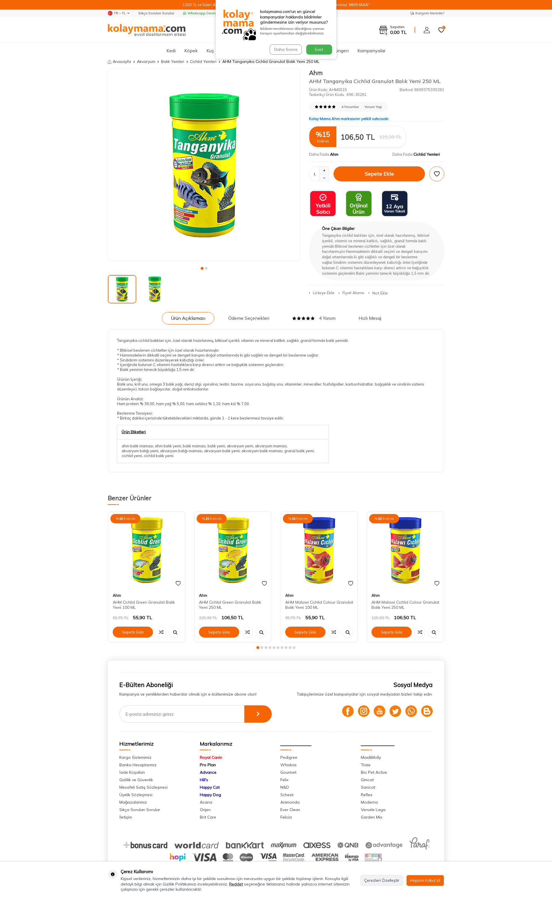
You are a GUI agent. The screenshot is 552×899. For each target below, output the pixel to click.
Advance (208, 772)
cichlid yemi (132, 455)
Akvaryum (146, 61)
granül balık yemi (299, 450)
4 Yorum (327, 318)
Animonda (290, 802)
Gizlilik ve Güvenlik (136, 779)
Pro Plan (208, 764)
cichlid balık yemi (158, 455)
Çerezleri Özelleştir (381, 880)
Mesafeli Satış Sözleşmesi (143, 787)
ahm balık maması (137, 446)
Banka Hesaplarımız (138, 764)
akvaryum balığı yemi (140, 450)
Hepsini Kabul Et (425, 880)
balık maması (194, 446)
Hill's (204, 779)
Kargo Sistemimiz (135, 757)
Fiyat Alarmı (353, 292)
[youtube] (379, 711)
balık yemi (216, 446)
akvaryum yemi (240, 446)
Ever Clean (290, 809)
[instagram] (363, 711)
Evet (319, 49)
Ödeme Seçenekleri (248, 318)
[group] (204, 165)
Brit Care (208, 817)
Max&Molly (371, 757)
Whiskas (288, 764)
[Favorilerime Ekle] (178, 583)
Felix (284, 779)
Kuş (210, 50)
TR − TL (120, 13)
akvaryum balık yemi (222, 450)
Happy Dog (210, 794)
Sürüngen (339, 50)
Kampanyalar (371, 50)
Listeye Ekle (323, 292)
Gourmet (288, 772)
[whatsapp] (411, 711)
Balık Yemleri (172, 61)
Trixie (366, 764)
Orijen (205, 809)
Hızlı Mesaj (370, 318)
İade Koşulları (132, 772)
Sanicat (368, 787)
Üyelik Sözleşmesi (135, 794)
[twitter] (395, 711)
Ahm (316, 72)
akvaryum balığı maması (181, 450)
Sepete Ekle (379, 173)
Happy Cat (210, 787)
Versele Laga (373, 809)
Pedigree (288, 757)
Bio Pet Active (374, 772)
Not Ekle (380, 293)
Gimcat (367, 779)
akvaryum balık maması (262, 450)
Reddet (236, 884)
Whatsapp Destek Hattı (207, 13)
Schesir (287, 794)
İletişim (125, 817)
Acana (206, 802)
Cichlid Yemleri (203, 61)
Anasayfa (122, 61)
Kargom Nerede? (429, 13)
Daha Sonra (285, 49)
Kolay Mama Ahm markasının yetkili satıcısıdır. (349, 118)
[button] (202, 268)
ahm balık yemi (168, 446)
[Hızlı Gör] (175, 632)
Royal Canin (211, 757)
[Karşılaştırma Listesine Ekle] (161, 632)
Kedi (171, 50)
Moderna (369, 802)
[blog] (427, 711)
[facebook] (348, 711)
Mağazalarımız (133, 802)
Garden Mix (371, 817)
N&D (284, 787)
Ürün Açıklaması (188, 318)
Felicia (286, 817)
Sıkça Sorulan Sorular (156, 13)
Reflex (366, 794)
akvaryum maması (271, 446)
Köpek (191, 50)
